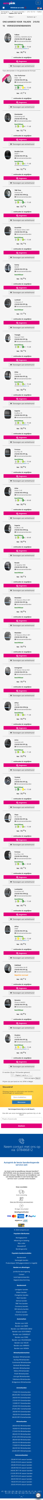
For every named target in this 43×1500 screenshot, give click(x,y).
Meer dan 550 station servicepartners (21, 1202)
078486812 (24, 1150)
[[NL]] (38, 8)
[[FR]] (41, 8)
